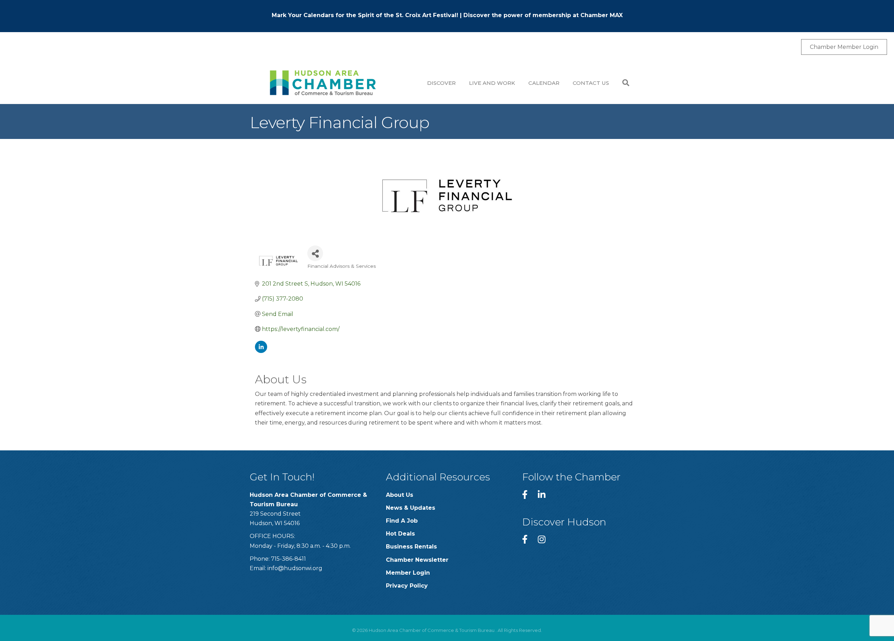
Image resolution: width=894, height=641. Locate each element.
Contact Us (591, 83)
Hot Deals (400, 533)
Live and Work (492, 83)
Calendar (543, 83)
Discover (441, 83)
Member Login (408, 572)
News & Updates (410, 507)
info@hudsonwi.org (295, 568)
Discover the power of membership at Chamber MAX (543, 15)
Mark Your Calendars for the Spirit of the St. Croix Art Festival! (365, 15)
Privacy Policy (407, 585)
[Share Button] (315, 253)
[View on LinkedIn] (261, 351)
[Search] (622, 83)
